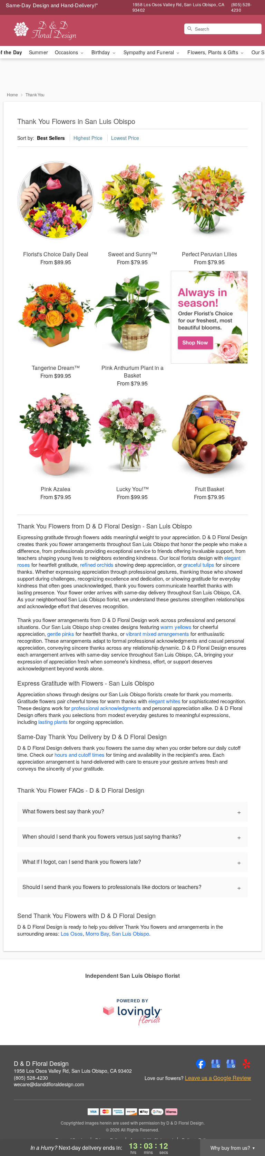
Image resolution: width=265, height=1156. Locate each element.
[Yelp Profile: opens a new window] (246, 1064)
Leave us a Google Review (218, 1078)
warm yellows (176, 626)
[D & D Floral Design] (45, 30)
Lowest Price (125, 137)
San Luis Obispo (130, 933)
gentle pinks (60, 633)
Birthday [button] (101, 52)
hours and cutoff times (80, 754)
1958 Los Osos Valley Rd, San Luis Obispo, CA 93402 (73, 1070)
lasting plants (53, 721)
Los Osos (72, 933)
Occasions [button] (67, 52)
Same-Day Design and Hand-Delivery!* (52, 5)
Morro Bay (97, 933)
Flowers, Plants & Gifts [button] (213, 52)
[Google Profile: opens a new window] (216, 1064)
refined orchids (97, 564)
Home (12, 94)
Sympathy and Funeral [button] (150, 52)
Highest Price (87, 137)
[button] (247, 1126)
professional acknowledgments (106, 707)
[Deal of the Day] (209, 317)
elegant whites (164, 701)
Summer (38, 52)
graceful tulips (198, 564)
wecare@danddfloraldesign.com (49, 1084)
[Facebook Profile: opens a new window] (201, 1064)
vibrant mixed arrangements (157, 633)
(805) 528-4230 (31, 1077)
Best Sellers (51, 137)
